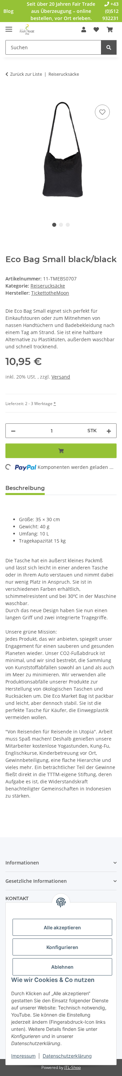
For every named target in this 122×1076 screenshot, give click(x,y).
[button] (84, 29)
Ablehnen (62, 967)
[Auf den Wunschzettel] (102, 112)
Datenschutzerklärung (67, 1056)
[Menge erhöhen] (108, 431)
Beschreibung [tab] (25, 488)
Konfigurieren (62, 947)
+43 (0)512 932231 (110, 11)
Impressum (23, 1056)
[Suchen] (109, 47)
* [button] (55, 403)
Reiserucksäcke (47, 285)
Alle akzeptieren (62, 927)
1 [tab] (54, 225)
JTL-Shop (72, 1067)
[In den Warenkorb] (10, 95)
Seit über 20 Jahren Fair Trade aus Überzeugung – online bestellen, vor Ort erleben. (61, 11)
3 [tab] (68, 225)
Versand (61, 376)
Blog (8, 11)
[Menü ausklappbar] (8, 26)
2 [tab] (61, 225)
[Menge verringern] (13, 431)
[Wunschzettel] (96, 29)
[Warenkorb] (110, 29)
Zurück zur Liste (26, 74)
